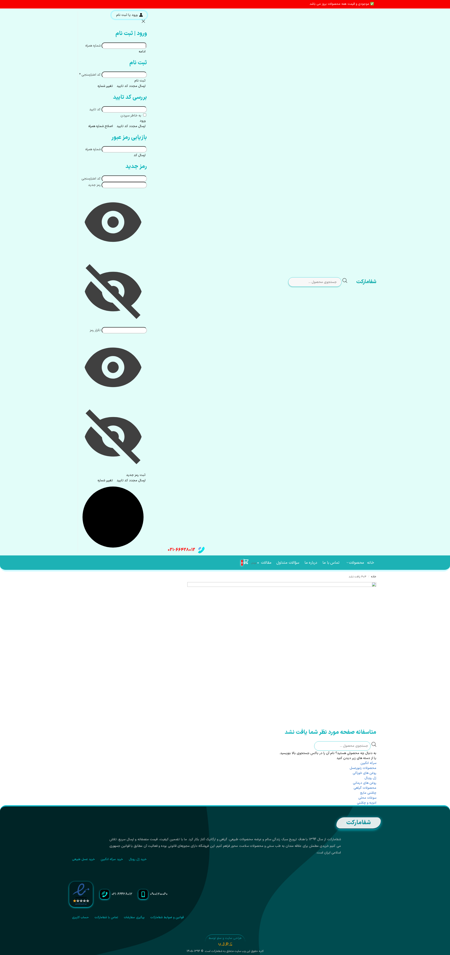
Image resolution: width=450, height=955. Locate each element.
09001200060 (159, 894)
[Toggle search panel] (348, 282)
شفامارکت (366, 282)
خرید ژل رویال (138, 859)
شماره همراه (93, 45)
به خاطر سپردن (131, 115)
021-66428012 (181, 550)
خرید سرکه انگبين (112, 859)
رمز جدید (94, 185)
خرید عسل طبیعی (83, 859)
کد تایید (95, 109)
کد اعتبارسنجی (90, 74)
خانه (373, 577)
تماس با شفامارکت (106, 917)
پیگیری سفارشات (134, 917)
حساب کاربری (80, 917)
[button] (250, 563)
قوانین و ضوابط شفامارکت (167, 917)
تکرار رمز (95, 330)
